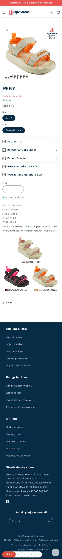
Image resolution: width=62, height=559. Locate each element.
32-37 (9, 118)
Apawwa (29, 536)
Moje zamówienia (15, 344)
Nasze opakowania (16, 441)
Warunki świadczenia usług (23, 545)
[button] (3, 12)
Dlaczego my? (13, 434)
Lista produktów (14, 351)
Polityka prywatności (17, 359)
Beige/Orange (14, 130)
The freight (6, 100)
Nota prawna (42, 550)
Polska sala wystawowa (18, 400)
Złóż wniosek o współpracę (20, 407)
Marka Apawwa (14, 427)
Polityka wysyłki (46, 545)
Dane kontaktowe (25, 550)
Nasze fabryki (13, 449)
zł (9, 554)
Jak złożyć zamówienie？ (19, 386)
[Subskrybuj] (49, 521)
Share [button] (9, 302)
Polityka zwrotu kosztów (25, 540)
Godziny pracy (13, 393)
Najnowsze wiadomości (18, 366)
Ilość (4, 183)
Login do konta (14, 337)
